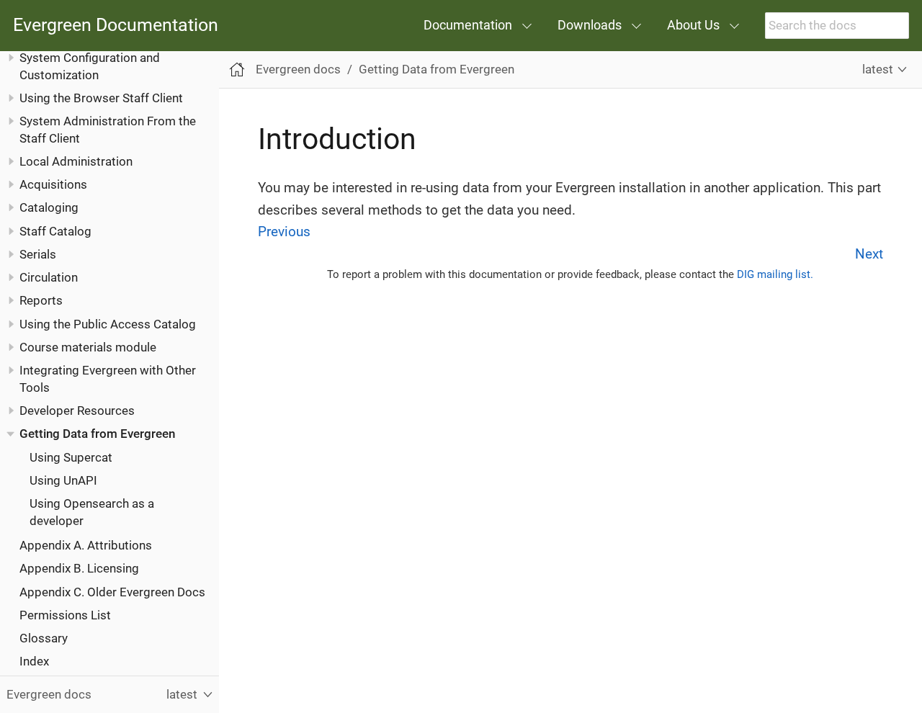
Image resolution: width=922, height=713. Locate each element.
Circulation (48, 277)
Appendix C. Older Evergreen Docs (112, 592)
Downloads (590, 24)
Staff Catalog (55, 231)
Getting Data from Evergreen (97, 433)
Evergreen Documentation (115, 26)
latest (877, 69)
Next (869, 254)
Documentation (468, 24)
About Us (693, 24)
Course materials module (87, 347)
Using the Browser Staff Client (101, 98)
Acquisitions (53, 184)
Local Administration (76, 161)
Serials (37, 254)
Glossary (43, 638)
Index (34, 661)
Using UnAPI (63, 480)
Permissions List (65, 615)
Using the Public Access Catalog (107, 324)
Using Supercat (71, 457)
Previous (284, 231)
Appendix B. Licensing (79, 568)
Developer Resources (77, 410)
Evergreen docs (298, 69)
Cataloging (49, 207)
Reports (41, 300)
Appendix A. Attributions (85, 545)
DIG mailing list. (775, 274)
